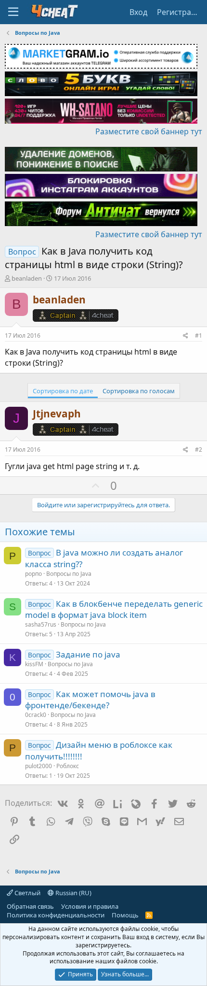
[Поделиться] (186, 336)
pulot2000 (38, 766)
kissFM (34, 664)
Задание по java (88, 654)
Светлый (26, 892)
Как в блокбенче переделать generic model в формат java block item (114, 609)
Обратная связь (30, 906)
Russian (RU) (72, 892)
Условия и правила (89, 906)
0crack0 (35, 715)
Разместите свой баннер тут (148, 131)
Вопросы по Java (68, 574)
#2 (198, 449)
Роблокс (67, 766)
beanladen (27, 278)
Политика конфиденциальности (55, 915)
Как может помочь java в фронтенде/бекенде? (90, 699)
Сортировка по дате (63, 390)
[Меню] (13, 12)
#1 (198, 335)
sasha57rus (40, 624)
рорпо (33, 574)
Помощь (125, 915)
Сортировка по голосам (139, 390)
